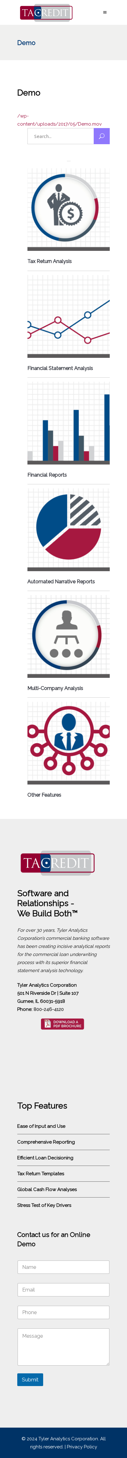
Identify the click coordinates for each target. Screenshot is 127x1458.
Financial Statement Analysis (60, 368)
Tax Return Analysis (49, 261)
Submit (30, 1379)
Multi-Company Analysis (55, 688)
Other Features (44, 795)
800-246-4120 (49, 1009)
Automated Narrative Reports (61, 582)
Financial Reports (47, 475)
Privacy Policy (82, 1447)
